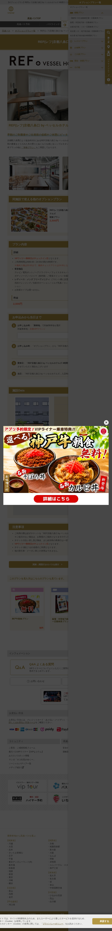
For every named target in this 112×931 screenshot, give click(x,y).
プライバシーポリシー (53, 924)
